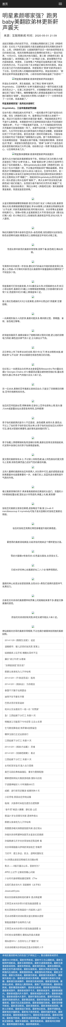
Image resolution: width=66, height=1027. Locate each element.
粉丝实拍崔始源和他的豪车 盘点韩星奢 (23, 897)
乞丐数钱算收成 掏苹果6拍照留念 (21, 727)
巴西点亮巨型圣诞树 (14, 702)
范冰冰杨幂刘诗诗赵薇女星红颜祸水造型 (24, 915)
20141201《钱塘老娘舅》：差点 (20, 752)
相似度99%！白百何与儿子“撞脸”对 (22, 940)
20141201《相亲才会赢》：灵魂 (20, 746)
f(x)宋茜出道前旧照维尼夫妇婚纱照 (21, 859)
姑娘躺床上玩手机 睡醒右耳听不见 (21, 652)
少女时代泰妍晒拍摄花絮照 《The (21, 878)
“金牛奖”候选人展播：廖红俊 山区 (21, 809)
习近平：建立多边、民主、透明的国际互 (24, 853)
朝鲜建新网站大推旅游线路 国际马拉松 (23, 778)
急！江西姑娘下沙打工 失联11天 (20, 715)
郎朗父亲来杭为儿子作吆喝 (18, 671)
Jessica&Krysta (12, 890)
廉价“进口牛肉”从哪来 (15, 658)
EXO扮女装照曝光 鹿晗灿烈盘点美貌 (22, 934)
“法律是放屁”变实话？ (15, 665)
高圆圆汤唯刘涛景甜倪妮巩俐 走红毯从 (23, 828)
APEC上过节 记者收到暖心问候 (20, 872)
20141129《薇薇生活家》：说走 (20, 640)
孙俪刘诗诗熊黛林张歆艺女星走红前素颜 (24, 834)
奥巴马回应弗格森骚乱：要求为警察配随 (24, 771)
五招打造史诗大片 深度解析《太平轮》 (23, 884)
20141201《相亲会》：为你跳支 (20, 684)
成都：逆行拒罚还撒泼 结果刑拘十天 (22, 790)
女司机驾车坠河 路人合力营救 (19, 765)
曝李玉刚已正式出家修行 (16, 734)
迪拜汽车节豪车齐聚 (14, 696)
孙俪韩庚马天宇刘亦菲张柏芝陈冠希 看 (23, 840)
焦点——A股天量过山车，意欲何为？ (23, 865)
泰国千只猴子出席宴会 (15, 690)
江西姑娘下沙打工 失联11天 (18, 740)
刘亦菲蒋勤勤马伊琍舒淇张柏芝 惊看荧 (23, 846)
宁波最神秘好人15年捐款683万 (20, 784)
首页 (5, 4)
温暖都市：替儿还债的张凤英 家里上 (22, 646)
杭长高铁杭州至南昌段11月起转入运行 (23, 909)
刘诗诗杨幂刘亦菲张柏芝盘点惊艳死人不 (24, 947)
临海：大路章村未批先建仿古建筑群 (22, 803)
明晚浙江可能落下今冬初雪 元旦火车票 (23, 721)
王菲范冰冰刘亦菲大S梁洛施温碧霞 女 (23, 903)
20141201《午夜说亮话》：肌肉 (20, 677)
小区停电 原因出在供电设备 (18, 796)
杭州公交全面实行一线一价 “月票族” (22, 709)
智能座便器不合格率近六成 (18, 922)
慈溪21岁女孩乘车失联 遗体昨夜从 (21, 815)
